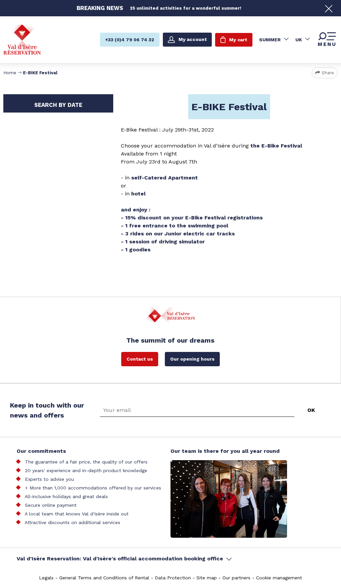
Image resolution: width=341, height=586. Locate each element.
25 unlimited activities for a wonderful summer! (185, 8)
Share (328, 72)
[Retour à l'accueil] (22, 39)
